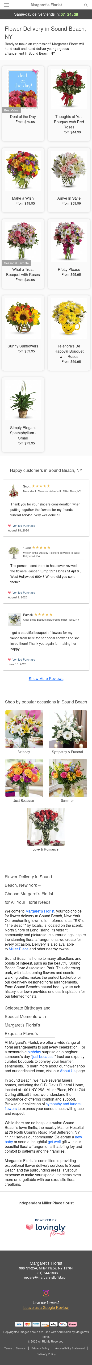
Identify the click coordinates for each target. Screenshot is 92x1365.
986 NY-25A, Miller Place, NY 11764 (46, 1268)
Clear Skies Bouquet (34, 619)
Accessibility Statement (70, 1348)
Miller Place (19, 949)
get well (54, 1141)
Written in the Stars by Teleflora (41, 552)
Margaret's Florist (46, 5)
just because (43, 1056)
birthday (34, 1051)
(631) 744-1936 (46, 1272)
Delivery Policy (46, 1354)
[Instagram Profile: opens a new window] (46, 1293)
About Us (67, 1070)
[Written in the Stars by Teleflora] (14, 553)
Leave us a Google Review (46, 1307)
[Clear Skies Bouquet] (14, 619)
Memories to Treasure (35, 491)
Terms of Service (14, 1348)
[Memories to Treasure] (14, 491)
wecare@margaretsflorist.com (46, 1277)
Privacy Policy (40, 1348)
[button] (82, 1354)
